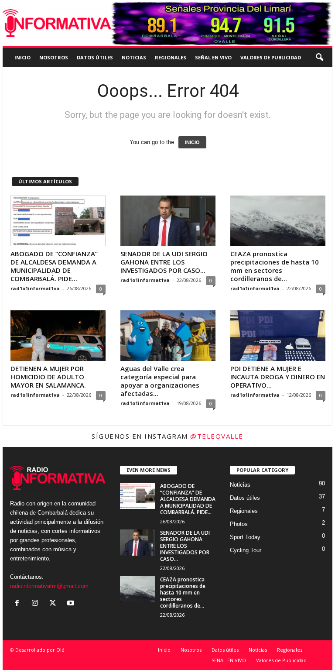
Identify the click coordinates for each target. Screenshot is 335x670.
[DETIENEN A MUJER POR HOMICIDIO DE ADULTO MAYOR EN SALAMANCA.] (58, 335)
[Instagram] (37, 604)
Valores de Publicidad (270, 57)
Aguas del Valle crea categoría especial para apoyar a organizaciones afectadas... (159, 381)
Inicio (22, 57)
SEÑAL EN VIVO (213, 57)
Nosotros (53, 57)
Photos (239, 524)
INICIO (192, 142)
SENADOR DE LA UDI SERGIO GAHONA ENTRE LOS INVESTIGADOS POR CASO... (164, 262)
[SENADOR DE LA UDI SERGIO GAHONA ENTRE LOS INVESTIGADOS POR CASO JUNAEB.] (167, 221)
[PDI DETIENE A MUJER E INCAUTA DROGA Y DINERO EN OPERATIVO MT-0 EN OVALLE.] (277, 335)
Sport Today (245, 537)
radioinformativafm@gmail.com (49, 586)
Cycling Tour (245, 550)
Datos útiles (95, 57)
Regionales (170, 57)
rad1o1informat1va (35, 288)
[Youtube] (72, 604)
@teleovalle (216, 436)
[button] (319, 57)
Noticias (134, 57)
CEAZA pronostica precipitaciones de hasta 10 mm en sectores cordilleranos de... (274, 266)
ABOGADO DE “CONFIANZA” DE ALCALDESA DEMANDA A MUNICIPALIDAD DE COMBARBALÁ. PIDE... (54, 266)
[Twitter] (55, 604)
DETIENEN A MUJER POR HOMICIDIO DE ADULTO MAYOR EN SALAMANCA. (48, 376)
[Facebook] (19, 604)
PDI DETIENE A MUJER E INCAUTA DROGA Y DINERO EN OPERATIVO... (277, 376)
